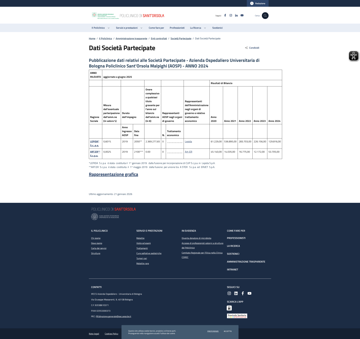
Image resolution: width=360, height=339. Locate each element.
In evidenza (189, 231)
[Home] (153, 15)
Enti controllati (159, 38)
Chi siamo (95, 238)
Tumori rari (141, 258)
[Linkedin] (236, 293)
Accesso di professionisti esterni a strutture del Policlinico (202, 245)
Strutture (95, 253)
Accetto (228, 331)
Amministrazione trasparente (131, 38)
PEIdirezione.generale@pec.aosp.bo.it (113, 316)
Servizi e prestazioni (149, 231)
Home (92, 38)
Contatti (96, 287)
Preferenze (213, 331)
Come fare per (236, 231)
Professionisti (236, 238)
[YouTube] (249, 293)
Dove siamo (96, 243)
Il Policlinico (105, 38)
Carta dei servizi (98, 248)
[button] (258, 3)
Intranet (232, 269)
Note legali (94, 333)
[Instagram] (229, 293)
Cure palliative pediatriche (148, 253)
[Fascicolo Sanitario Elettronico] (237, 315)
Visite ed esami (143, 243)
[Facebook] (242, 293)
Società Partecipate (181, 38)
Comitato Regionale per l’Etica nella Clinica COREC (202, 255)
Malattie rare (142, 263)
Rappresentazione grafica (113, 174)
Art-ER (188, 152)
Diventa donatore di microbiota (196, 238)
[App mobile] (229, 307)
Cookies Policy (111, 333)
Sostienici (233, 254)
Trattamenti (142, 248)
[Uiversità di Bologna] (180, 216)
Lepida (188, 141)
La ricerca (233, 246)
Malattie (140, 238)
